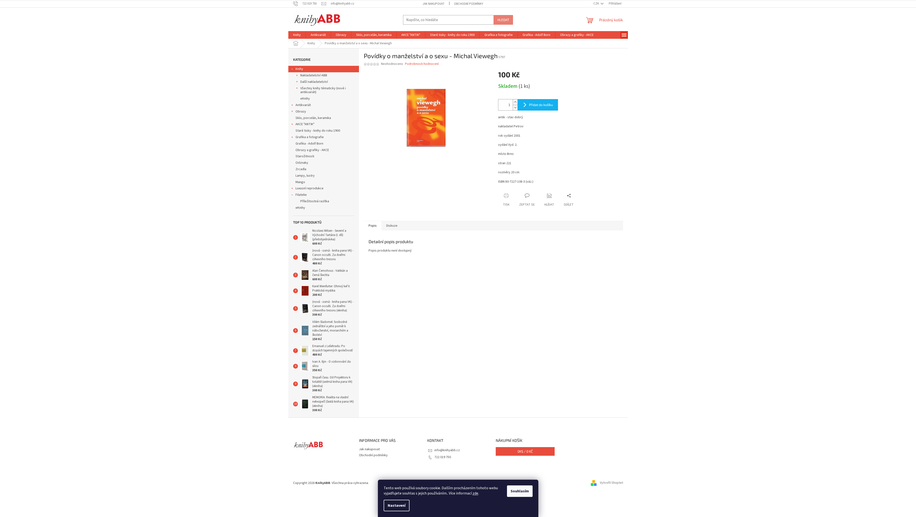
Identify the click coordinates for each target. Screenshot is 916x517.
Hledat (503, 20)
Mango (300, 182)
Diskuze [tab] (392, 225)
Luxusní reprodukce (310, 188)
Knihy (299, 69)
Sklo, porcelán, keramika (313, 118)
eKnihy (305, 98)
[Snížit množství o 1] (515, 107)
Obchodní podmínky (468, 4)
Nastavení (396, 505)
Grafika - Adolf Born (309, 143)
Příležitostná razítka (314, 201)
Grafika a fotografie (310, 137)
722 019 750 (442, 457)
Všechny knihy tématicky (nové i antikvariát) (323, 90)
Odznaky (302, 162)
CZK (596, 3)
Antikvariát (303, 105)
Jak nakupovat (433, 4)
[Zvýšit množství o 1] (515, 102)
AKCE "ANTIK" (305, 124)
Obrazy (301, 111)
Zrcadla (301, 169)
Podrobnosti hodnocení (422, 64)
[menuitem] (297, 35)
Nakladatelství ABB (313, 75)
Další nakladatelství (314, 81)
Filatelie (301, 194)
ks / (525, 451)
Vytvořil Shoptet (611, 483)
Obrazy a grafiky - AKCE (312, 150)
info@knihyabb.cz (447, 450)
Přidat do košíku (541, 105)
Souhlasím (520, 491)
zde (475, 493)
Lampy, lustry (305, 175)
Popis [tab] (373, 225)
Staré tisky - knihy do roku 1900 (318, 130)
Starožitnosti (305, 156)
